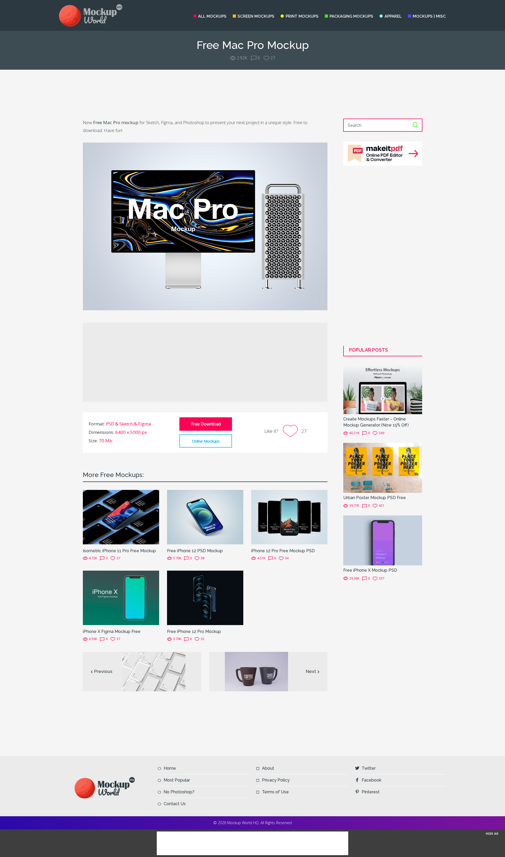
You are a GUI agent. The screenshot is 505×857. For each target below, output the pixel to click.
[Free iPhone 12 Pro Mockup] (205, 597)
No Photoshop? (179, 791)
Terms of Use (275, 791)
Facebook (371, 780)
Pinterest (371, 791)
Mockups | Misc (429, 16)
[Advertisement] (252, 94)
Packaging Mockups (351, 16)
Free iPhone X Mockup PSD (370, 570)
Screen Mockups (256, 16)
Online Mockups (206, 441)
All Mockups (212, 16)
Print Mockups (302, 16)
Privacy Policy (276, 780)
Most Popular (177, 780)
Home (170, 768)
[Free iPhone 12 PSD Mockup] (205, 516)
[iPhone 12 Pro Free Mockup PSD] (289, 516)
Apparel (393, 16)
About (268, 768)
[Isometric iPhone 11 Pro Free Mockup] (121, 516)
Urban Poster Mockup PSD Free (374, 497)
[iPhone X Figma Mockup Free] (121, 597)
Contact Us (175, 803)
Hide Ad (492, 833)
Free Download (206, 424)
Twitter (369, 768)
